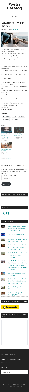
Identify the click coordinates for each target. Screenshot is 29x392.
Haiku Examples (5, 362)
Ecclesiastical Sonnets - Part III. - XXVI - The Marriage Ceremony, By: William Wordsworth (17, 281)
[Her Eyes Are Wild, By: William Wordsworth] (6, 130)
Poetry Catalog (14, 6)
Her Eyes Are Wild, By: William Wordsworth (6, 135)
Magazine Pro (16, 384)
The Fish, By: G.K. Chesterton (16, 234)
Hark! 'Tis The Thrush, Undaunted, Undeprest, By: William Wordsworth (17, 255)
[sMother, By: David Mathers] (6, 145)
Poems (9, 158)
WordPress (16, 386)
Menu (16, 16)
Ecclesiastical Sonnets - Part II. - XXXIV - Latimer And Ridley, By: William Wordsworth (17, 228)
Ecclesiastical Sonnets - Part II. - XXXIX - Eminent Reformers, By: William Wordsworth (17, 247)
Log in (21, 386)
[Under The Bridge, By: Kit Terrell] (19, 130)
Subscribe (6, 184)
